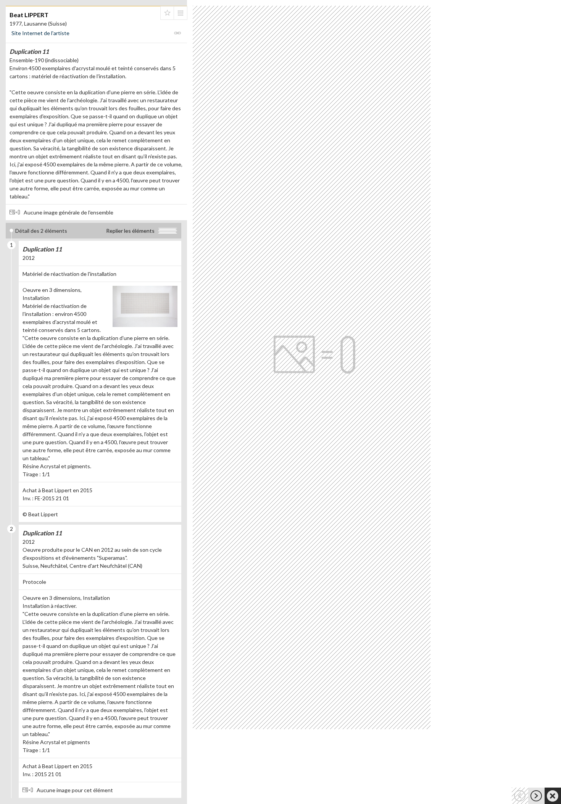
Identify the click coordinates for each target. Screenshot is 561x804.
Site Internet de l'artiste (40, 33)
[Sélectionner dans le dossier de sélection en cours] (167, 12)
